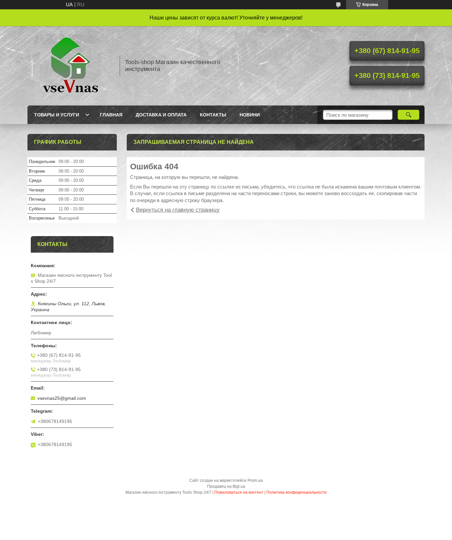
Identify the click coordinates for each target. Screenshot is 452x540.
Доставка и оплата (161, 114)
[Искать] (408, 115)
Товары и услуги (56, 114)
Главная (111, 114)
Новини (250, 114)
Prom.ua (255, 480)
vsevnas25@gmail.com (61, 398)
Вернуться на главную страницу (178, 210)
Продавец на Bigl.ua (226, 486)
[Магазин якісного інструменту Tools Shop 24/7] (70, 66)
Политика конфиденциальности (296, 492)
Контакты (213, 114)
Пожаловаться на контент (238, 492)
